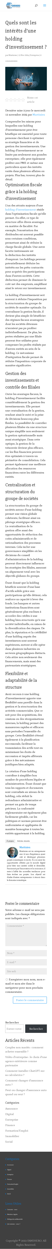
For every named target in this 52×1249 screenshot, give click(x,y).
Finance (10, 1125)
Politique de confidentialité (14, 1219)
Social (9, 1141)
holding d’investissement (20, 209)
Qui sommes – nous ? (13, 1224)
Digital (9, 1114)
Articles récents (23, 841)
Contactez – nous (12, 1209)
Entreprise (34, 55)
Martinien (13, 55)
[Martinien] (12, 856)
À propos (10, 841)
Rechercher (12, 1022)
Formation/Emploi (16, 1130)
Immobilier (12, 1136)
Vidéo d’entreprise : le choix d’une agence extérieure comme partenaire (26, 1061)
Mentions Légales (12, 1214)
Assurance (11, 1108)
